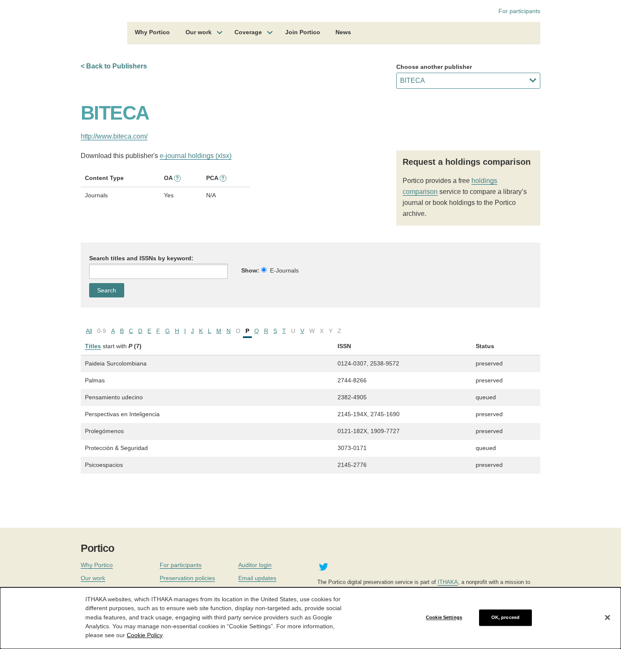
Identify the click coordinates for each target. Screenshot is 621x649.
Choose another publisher (434, 66)
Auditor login (255, 565)
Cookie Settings (444, 617)
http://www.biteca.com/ (114, 136)
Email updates (257, 578)
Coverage (248, 32)
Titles (93, 346)
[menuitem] (152, 33)
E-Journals (284, 270)
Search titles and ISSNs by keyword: (141, 258)
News (343, 32)
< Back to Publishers (114, 66)
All (89, 330)
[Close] (607, 617)
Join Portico (302, 32)
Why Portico (152, 32)
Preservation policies (187, 578)
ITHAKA (448, 582)
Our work (198, 32)
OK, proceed (505, 617)
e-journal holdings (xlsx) (196, 155)
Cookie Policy (144, 634)
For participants (519, 11)
